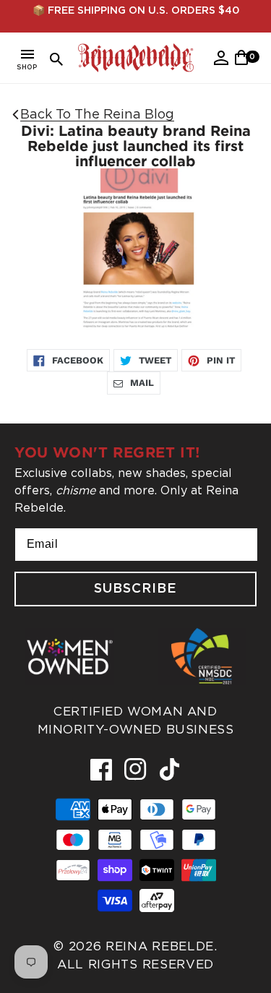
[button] (27, 62)
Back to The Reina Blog (97, 114)
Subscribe (135, 589)
